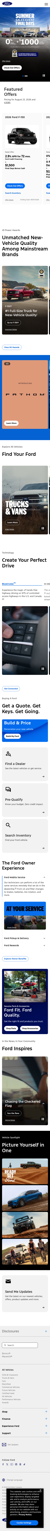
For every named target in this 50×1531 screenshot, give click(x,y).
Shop (4, 1411)
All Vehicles (7, 1369)
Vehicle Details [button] (10, 1120)
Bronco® (6, 1353)
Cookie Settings (24, 1523)
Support (6, 1433)
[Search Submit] (5, 1345)
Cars (4, 1381)
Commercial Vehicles (11, 1387)
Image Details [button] (11, 927)
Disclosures (10, 1331)
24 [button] (45, 593)
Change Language (14, 1480)
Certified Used (8, 1393)
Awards (5, 1402)
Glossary (5, 1493)
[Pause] (44, 75)
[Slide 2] (26, 678)
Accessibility (6, 1499)
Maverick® (7, 1356)
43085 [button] (7, 102)
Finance (6, 1419)
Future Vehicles (8, 1390)
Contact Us (5, 1496)
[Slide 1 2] (27, 76)
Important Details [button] (11, 329)
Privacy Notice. (25, 1514)
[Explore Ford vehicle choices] (25, 1252)
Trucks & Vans (8, 1378)
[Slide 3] (28, 678)
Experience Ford (10, 1426)
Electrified (6, 1384)
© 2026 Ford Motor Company (12, 1487)
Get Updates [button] (13, 1444)
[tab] (22, 583)
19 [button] (15, 888)
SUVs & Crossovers (10, 1375)
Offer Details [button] (9, 200)
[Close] (40, 1492)
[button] (24, 76)
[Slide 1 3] (30, 207)
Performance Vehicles (11, 1399)
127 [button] (3, 599)
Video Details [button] (9, 529)
